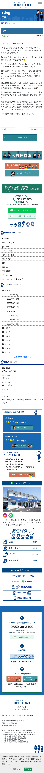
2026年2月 (11, 320)
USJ (3, 392)
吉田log (5, 267)
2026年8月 (11, 295)
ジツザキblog (7, 275)
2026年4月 (11, 311)
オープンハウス (8, 243)
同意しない (17, 769)
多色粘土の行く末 (9, 371)
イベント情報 (7, 251)
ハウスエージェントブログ (12, 279)
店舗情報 (5, 239)
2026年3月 (11, 315)
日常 (4, 263)
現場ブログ (6, 259)
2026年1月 (11, 324)
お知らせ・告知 (8, 255)
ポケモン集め (7, 385)
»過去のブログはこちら (22, 357)
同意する (28, 769)
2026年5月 (11, 307)
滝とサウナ (6, 378)
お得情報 (5, 247)
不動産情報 (6, 271)
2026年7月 (11, 299)
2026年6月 (11, 303)
